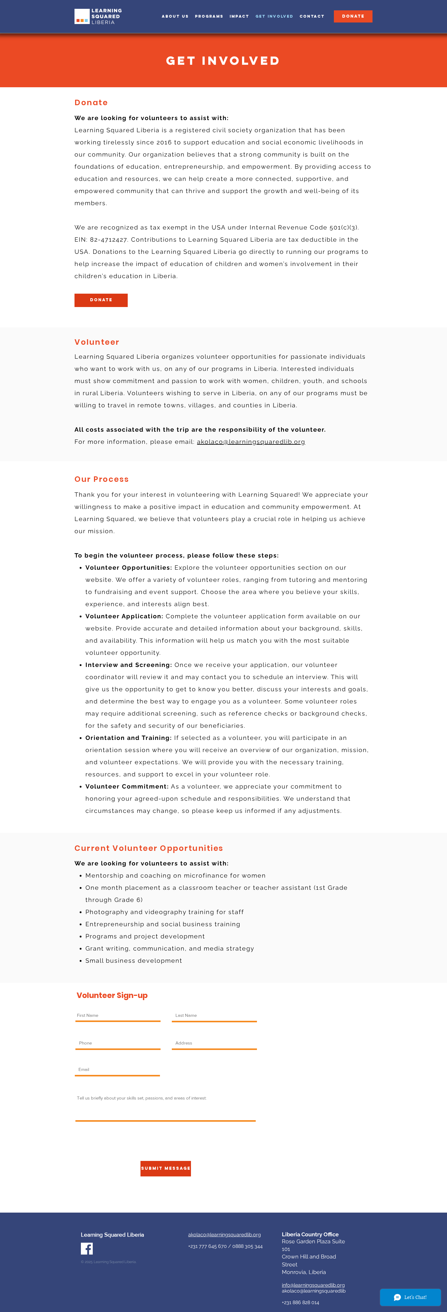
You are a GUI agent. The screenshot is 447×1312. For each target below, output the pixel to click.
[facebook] (87, 1249)
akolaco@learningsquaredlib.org (251, 441)
